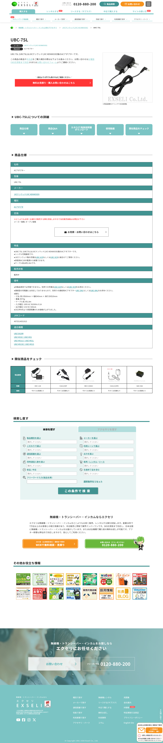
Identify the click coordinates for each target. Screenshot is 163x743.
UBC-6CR (39, 257)
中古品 (29, 59)
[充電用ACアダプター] (37, 374)
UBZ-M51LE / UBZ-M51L (24, 340)
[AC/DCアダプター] (63, 374)
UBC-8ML (94, 290)
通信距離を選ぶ (34, 453)
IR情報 (126, 707)
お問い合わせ (134, 4)
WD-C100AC (88, 386)
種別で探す (40, 19)
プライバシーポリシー (133, 717)
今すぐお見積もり (38, 391)
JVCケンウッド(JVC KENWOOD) (75, 27)
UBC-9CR (54, 257)
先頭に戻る (160, 715)
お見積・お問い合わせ (83, 232)
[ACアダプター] (88, 374)
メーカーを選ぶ (91, 437)
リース (102, 461)
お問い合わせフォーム (47, 62)
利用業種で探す (119, 19)
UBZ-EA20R (18, 333)
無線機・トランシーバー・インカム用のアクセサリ (38, 27)
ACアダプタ (18, 207)
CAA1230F (63, 386)
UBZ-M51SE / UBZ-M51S (24, 344)
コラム (101, 722)
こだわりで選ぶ (34, 445)
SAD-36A (139, 386)
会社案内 (127, 702)
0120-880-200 (85, 4)
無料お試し (103, 712)
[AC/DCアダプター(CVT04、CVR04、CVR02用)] (114, 374)
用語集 (126, 697)
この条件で (78, 491)
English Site (129, 722)
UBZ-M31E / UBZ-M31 (23, 337)
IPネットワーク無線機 (20, 19)
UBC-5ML (79, 290)
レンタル (93, 461)
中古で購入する (105, 707)
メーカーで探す (60, 19)
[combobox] (52, 442)
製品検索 (111, 4)
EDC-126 (38, 386)
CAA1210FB (114, 386)
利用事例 (102, 717)
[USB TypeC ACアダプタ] (139, 374)
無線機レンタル (105, 697)
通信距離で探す (80, 19)
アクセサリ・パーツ (141, 19)
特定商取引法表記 (131, 712)
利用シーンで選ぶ (91, 445)
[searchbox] (52, 442)
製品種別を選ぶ (34, 437)
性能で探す (100, 19)
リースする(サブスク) (107, 702)
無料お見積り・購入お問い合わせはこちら (54, 82)
